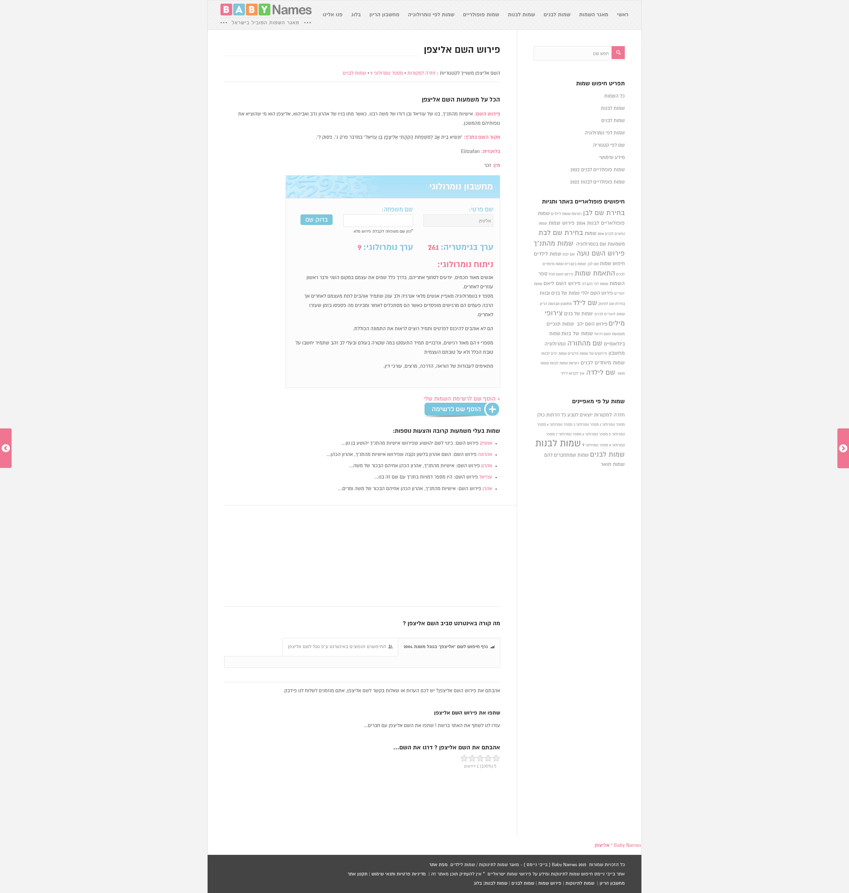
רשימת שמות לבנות (564, 363)
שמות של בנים (578, 314)
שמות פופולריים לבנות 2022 (597, 182)
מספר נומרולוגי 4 (559, 424)
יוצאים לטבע (580, 415)
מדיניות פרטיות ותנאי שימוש (398, 874)
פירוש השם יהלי (597, 293)
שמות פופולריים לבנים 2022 (597, 170)
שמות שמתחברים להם (566, 455)
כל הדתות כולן (551, 415)
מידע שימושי (612, 157)
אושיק (486, 443)
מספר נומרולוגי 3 (586, 424)
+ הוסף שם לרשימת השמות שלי (462, 399)
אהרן (487, 488)
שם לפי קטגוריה (609, 145)
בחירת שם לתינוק (611, 304)
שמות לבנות (613, 108)
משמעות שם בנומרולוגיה (600, 244)
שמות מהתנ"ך (553, 244)
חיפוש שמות (612, 263)
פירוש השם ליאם (562, 283)
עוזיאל (485, 477)
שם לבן (593, 264)
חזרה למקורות (421, 73)
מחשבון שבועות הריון (556, 304)
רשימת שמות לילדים (566, 214)
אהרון (486, 466)
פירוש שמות (562, 223)
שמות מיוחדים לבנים (603, 363)
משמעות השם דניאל (609, 334)
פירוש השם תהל (561, 274)
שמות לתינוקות (579, 883)
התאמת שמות (595, 273)
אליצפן (431, 100)
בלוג (478, 883)
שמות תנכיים (560, 324)
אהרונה (485, 454)
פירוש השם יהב (592, 324)
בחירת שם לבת (561, 233)
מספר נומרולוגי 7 (568, 434)
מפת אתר (438, 865)
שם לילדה (600, 373)
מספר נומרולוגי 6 (595, 434)
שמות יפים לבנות (554, 353)
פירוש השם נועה (601, 254)
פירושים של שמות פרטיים (587, 353)
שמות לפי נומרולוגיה (605, 133)
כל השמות (614, 96)
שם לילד (585, 303)
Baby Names (627, 845)
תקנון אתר (357, 874)
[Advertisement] (362, 556)
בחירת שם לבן (604, 213)
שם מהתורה (584, 343)
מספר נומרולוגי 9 (386, 73)
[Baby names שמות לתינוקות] (266, 15)
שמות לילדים (547, 254)
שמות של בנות (577, 334)
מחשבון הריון (612, 883)
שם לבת (568, 254)
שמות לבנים (354, 73)
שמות (591, 233)
